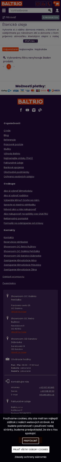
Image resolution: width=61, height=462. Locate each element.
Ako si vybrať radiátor (16, 195)
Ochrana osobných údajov (19, 176)
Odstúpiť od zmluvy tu (13, 276)
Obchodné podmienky (16, 172)
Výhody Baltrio (12, 153)
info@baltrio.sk (46, 394)
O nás (7, 130)
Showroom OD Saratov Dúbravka (22, 255)
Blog (6, 135)
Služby (7, 148)
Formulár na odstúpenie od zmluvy (23, 223)
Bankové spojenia (14, 167)
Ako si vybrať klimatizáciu (18, 190)
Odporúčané (10, 49)
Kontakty (9, 237)
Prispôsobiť (30, 440)
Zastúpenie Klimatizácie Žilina (20, 269)
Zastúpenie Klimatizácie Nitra (20, 260)
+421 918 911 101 (47, 391)
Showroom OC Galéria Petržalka (22, 251)
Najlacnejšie (26, 49)
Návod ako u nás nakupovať (20, 209)
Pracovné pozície (13, 144)
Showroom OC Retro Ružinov (20, 246)
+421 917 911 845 (46, 387)
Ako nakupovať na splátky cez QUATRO (26, 213)
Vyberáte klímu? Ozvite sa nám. (22, 200)
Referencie (10, 139)
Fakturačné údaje (13, 162)
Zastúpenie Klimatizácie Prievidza (22, 264)
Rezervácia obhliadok (16, 242)
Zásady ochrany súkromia (30, 457)
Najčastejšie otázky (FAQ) (18, 158)
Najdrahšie (41, 49)
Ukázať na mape (18, 311)
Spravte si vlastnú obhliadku (20, 204)
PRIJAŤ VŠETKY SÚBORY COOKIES (30, 449)
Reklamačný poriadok (16, 218)
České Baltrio (9, 283)
